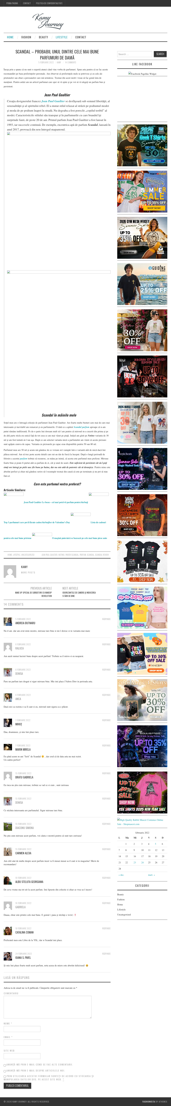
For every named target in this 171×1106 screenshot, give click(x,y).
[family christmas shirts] (142, 561)
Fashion (26, 37)
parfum (83, 554)
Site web (9, 1050)
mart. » (151, 874)
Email (8, 1037)
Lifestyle (62, 37)
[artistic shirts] (142, 745)
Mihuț (18, 724)
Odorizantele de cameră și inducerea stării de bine (79, 594)
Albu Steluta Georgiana (29, 882)
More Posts (28, 572)
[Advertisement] (142, 100)
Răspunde (106, 619)
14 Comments (70, 62)
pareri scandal (72, 554)
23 (135, 862)
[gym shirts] (142, 237)
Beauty (43, 37)
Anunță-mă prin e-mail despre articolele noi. (36, 1070)
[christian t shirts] (142, 283)
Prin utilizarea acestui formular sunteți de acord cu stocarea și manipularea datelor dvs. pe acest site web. (49, 1077)
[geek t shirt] (142, 145)
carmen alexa (23, 853)
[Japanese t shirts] (142, 191)
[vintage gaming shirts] (142, 376)
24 (142, 862)
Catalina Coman (24, 932)
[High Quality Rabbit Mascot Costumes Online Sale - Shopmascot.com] (142, 821)
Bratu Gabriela (24, 777)
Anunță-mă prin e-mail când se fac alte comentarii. (40, 1064)
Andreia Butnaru (25, 623)
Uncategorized (27, 554)
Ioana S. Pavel (23, 957)
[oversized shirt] (142, 329)
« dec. (121, 874)
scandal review (102, 554)
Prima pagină (12, 3)
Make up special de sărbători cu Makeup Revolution (33, 594)
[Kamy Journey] (36, 21)
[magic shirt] (142, 468)
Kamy (59, 62)
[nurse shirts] (142, 422)
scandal (90, 554)
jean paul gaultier (49, 554)
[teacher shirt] (142, 653)
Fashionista (148, 1101)
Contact (27, 3)
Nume (8, 1023)
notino (61, 554)
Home (10, 37)
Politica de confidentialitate (49, 3)
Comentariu (11, 993)
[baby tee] (142, 607)
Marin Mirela (23, 749)
